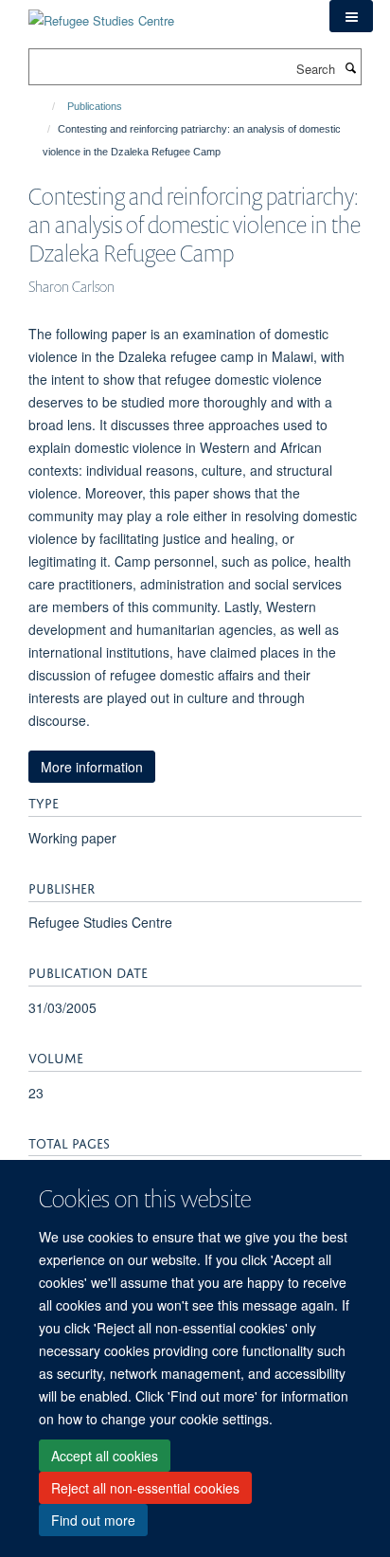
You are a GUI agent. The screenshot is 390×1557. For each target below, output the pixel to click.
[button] (351, 16)
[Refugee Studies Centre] (101, 14)
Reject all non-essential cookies (145, 1487)
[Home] (45, 106)
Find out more (93, 1520)
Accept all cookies (104, 1455)
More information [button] (92, 766)
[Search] (350, 67)
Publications (94, 106)
